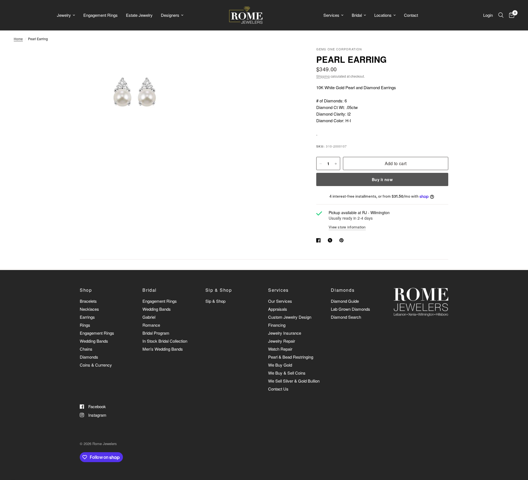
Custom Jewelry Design (289, 317)
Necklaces (89, 309)
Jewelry (64, 15)
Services (331, 15)
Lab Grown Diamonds (350, 309)
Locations (383, 15)
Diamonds (89, 357)
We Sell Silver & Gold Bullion (294, 381)
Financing (276, 325)
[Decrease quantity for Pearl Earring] (321, 163)
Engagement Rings (100, 15)
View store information (347, 227)
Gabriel (148, 317)
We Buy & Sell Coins (287, 373)
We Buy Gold (280, 365)
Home (18, 38)
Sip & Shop (218, 290)
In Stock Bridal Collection (164, 341)
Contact (411, 15)
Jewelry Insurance (284, 333)
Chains (86, 349)
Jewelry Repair (281, 341)
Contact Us (278, 389)
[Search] (501, 15)
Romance (151, 325)
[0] (510, 15)
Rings (85, 325)
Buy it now (382, 179)
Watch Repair (280, 349)
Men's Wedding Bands (162, 349)
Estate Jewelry (139, 15)
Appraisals (277, 309)
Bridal (357, 15)
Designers (170, 15)
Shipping (323, 76)
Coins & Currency (96, 365)
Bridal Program (155, 333)
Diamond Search (346, 317)
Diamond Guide (345, 301)
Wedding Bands (94, 341)
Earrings (87, 317)
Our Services (280, 301)
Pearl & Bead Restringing (290, 357)
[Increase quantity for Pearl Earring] (336, 163)
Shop (86, 290)
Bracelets (88, 301)
